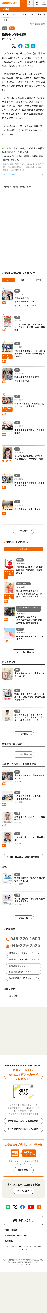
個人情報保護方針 (14, 1246)
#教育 (15, 187)
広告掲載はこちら (17, 966)
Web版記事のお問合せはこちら (23, 978)
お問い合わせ (26, 1220)
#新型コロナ (25, 187)
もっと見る (23, 531)
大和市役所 (13, 996)
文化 (32, 14)
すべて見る (23, 734)
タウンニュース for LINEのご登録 (23, 1121)
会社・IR (30, 4)
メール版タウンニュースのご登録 (23, 1129)
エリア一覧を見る (23, 652)
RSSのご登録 (23, 1191)
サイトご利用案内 (33, 1246)
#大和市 (7, 187)
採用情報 (9, 1241)
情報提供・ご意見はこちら (21, 953)
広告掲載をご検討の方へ (16, 1235)
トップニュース (19, 14)
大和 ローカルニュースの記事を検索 (23, 857)
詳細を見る (23, 1170)
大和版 (5, 9)
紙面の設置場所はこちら (20, 972)
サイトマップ (24, 1249)
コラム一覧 (23, 918)
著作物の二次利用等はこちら (22, 959)
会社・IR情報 (11, 1230)
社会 (40, 14)
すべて (6, 14)
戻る (5, 20)
